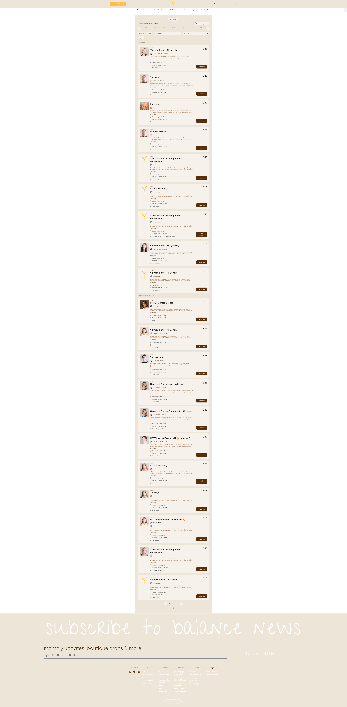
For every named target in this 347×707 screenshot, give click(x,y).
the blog (193, 678)
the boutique (174, 10)
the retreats (158, 10)
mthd (161, 688)
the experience (142, 10)
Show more (153, 60)
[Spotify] (139, 671)
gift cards (193, 681)
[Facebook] (134, 671)
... (173, 604)
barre (161, 685)
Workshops (148, 23)
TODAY (149, 33)
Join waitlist (201, 234)
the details (204, 10)
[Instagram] (130, 671)
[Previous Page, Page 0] (165, 603)
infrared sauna (179, 688)
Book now (202, 66)
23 (177, 604)
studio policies (148, 675)
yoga (161, 672)
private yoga (179, 672)
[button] (345, 10)
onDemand (163, 691)
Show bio (166, 53)
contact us (199, 4)
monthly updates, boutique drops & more (92, 648)
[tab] (146, 28)
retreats (193, 672)
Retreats (155, 23)
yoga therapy (179, 675)
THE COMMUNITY (189, 10)
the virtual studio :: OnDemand (214, 4)
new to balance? (149, 686)
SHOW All (141, 33)
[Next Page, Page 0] (181, 603)
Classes (140, 23)
